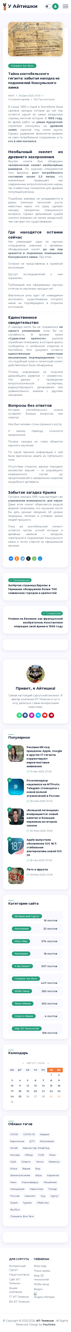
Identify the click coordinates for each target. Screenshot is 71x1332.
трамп (14, 1202)
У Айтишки (22, 6)
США (13, 1161)
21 (43, 1091)
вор (37, 1168)
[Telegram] (22, 559)
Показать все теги (22, 1216)
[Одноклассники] (16, 559)
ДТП (32, 1141)
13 (35, 1085)
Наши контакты (19, 1274)
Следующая (53, 613)
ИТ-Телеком (45, 1320)
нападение (17, 1188)
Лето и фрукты (37, 869)
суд (43, 1195)
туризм (27, 1202)
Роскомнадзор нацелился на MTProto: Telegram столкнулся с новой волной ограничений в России (43, 788)
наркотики (36, 1188)
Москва (15, 1154)
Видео (38, 1289)
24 (12, 1096)
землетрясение (20, 1175)
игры (38, 1175)
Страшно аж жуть (22, 65)
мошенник (50, 1182)
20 (35, 1091)
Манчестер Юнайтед (36, 1147)
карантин (53, 1175)
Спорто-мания (24, 1016)
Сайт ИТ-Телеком (15, 1281)
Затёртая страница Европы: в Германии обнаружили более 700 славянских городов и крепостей (32, 589)
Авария (44, 1134)
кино (13, 1182)
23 (59, 1091)
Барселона (17, 1141)
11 (20, 1085)
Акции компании (15, 1290)
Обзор (29, 1154)
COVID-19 (29, 1134)
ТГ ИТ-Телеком (19, 1296)
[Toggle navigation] (65, 6)
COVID (14, 1134)
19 (27, 1091)
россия (14, 1195)
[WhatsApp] (34, 559)
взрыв (26, 1168)
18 (19, 1091)
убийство (43, 1202)
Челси (40, 1161)
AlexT (11, 95)
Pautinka (49, 1324)
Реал (52, 1154)
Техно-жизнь (23, 1003)
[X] (28, 559)
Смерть (26, 1161)
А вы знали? (22, 966)
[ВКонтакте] (11, 559)
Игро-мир (21, 941)
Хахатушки (21, 953)
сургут (54, 1195)
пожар (52, 1188)
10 (12, 1085)
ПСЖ (41, 1154)
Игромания (47, 1141)
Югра (13, 1168)
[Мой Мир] (40, 559)
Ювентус (54, 1161)
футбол (15, 1209)
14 (43, 1085)
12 (27, 1085)
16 (59, 1085)
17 (12, 1091)
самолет (30, 1195)
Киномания (22, 928)
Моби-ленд (22, 991)
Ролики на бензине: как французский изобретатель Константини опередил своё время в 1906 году (35, 622)
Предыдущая (21, 580)
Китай (14, 1147)
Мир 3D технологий (27, 1028)
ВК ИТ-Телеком (19, 1301)
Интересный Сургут (27, 916)
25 (19, 1096)
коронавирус (30, 1182)
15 (51, 1085)
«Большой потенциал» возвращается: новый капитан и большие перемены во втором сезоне (43, 818)
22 (51, 1091)
